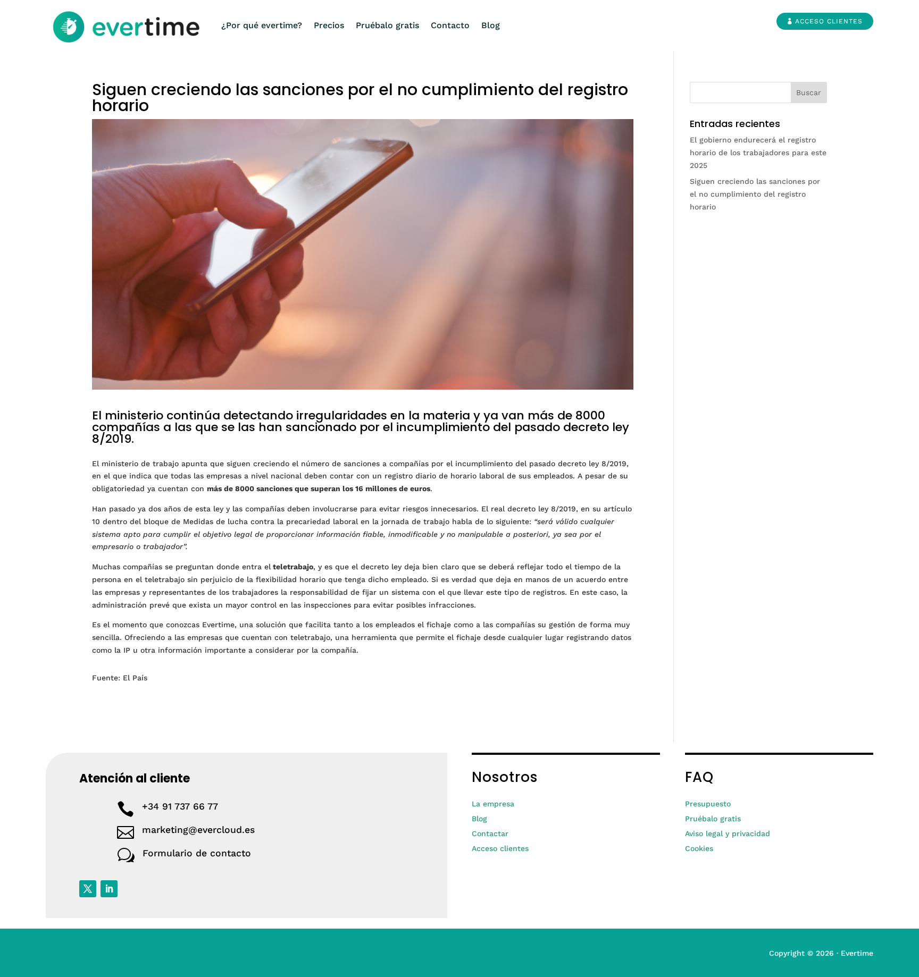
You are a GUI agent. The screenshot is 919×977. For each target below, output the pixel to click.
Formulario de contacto (197, 853)
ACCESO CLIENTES (829, 21)
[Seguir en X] (87, 888)
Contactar (490, 833)
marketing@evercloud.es (198, 829)
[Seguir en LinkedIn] (109, 888)
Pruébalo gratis (387, 25)
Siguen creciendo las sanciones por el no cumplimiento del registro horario (755, 194)
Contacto (450, 25)
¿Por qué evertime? (261, 25)
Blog (490, 25)
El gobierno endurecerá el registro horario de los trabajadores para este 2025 (758, 153)
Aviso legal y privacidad (727, 833)
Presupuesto (708, 803)
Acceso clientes (500, 848)
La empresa (493, 803)
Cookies (699, 848)
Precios (329, 25)
